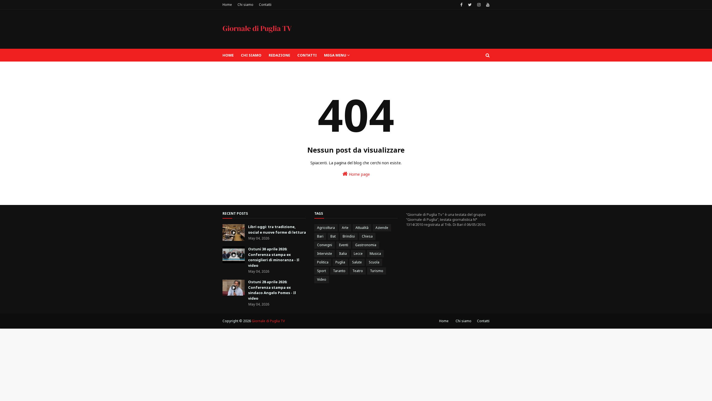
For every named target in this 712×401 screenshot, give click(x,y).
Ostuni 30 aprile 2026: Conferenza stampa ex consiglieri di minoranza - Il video (273, 257)
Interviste (324, 253)
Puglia (340, 262)
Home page (359, 174)
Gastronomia (365, 245)
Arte (345, 227)
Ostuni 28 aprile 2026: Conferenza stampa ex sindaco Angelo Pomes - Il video (272, 290)
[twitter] (470, 4)
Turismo (376, 270)
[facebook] (461, 4)
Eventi (343, 245)
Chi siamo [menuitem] (251, 55)
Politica (322, 262)
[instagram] (479, 4)
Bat (333, 236)
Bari (320, 236)
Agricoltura (326, 227)
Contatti (265, 4)
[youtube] (487, 4)
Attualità (362, 227)
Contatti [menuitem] (307, 55)
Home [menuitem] (228, 55)
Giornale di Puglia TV (268, 321)
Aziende (381, 227)
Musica (375, 253)
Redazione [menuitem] (279, 55)
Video (321, 279)
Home (227, 4)
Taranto (339, 270)
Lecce (358, 253)
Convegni (324, 245)
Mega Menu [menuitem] (335, 55)
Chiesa (367, 236)
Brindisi (349, 236)
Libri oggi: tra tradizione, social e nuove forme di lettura (277, 229)
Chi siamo (245, 4)
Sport (321, 270)
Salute (357, 262)
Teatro (357, 270)
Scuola (374, 262)
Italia (343, 253)
